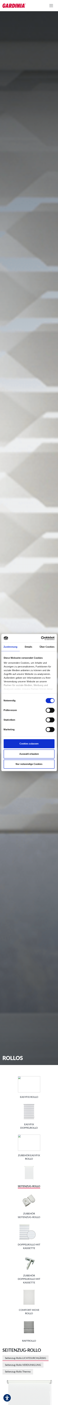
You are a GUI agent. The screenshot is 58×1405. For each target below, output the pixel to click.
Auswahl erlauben (29, 754)
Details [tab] (28, 646)
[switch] (50, 710)
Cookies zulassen (29, 743)
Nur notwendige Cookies (29, 764)
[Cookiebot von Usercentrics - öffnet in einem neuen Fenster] (41, 638)
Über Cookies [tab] (47, 646)
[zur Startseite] (14, 6)
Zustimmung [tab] (10, 646)
